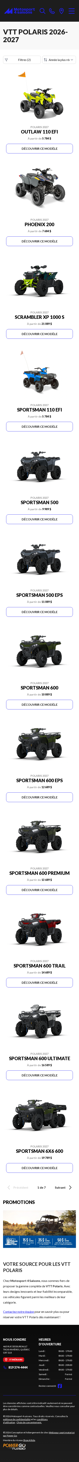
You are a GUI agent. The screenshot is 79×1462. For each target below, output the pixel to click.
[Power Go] (39, 1446)
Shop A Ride (29, 1440)
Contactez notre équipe (18, 1311)
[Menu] (71, 11)
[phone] (52, 10)
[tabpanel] (55, 1365)
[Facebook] (60, 1386)
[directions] (61, 10)
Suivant (60, 1187)
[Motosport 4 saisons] (19, 11)
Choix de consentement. (29, 1422)
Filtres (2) (24, 60)
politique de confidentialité (16, 1419)
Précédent (20, 1187)
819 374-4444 (17, 1367)
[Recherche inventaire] (42, 10)
